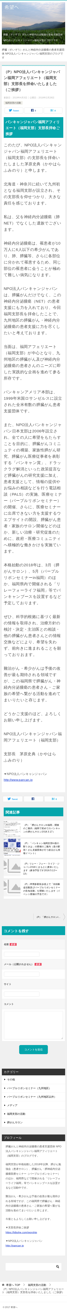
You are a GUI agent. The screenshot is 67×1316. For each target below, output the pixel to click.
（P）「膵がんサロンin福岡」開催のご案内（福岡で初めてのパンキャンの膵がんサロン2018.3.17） (41, 828)
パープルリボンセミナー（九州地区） (29, 1088)
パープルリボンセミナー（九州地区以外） (32, 1096)
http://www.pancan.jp (18, 779)
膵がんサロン (15, 1122)
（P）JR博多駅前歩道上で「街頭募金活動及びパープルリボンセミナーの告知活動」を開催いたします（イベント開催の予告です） (41, 889)
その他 (11, 1079)
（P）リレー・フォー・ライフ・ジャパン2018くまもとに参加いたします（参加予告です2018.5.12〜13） (41, 868)
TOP (13, 1284)
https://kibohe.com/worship (21, 1232)
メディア (12, 1105)
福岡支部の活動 (13, 103)
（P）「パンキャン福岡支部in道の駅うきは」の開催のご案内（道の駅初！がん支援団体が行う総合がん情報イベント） (41, 848)
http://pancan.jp (15, 1245)
